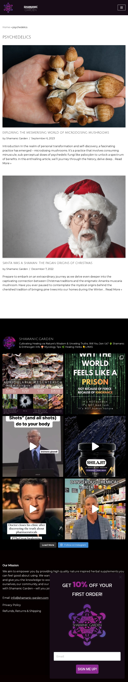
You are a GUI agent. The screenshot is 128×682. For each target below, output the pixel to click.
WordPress (36, 678)
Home (6, 27)
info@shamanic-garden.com (29, 597)
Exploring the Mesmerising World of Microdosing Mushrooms (55, 132)
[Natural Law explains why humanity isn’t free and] (95, 383)
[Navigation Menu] (122, 7)
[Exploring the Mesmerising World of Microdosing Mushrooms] (64, 86)
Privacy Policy (11, 605)
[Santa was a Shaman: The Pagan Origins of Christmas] (64, 217)
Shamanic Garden (17, 138)
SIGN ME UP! (87, 669)
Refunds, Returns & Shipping (21, 611)
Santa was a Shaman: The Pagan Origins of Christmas (47, 263)
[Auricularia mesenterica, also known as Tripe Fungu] (32, 383)
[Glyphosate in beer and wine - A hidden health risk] (95, 509)
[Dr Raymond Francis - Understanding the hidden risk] (32, 446)
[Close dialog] (120, 577)
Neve (6, 678)
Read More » (114, 289)
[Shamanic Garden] (23, 7)
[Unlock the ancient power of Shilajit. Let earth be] (95, 446)
